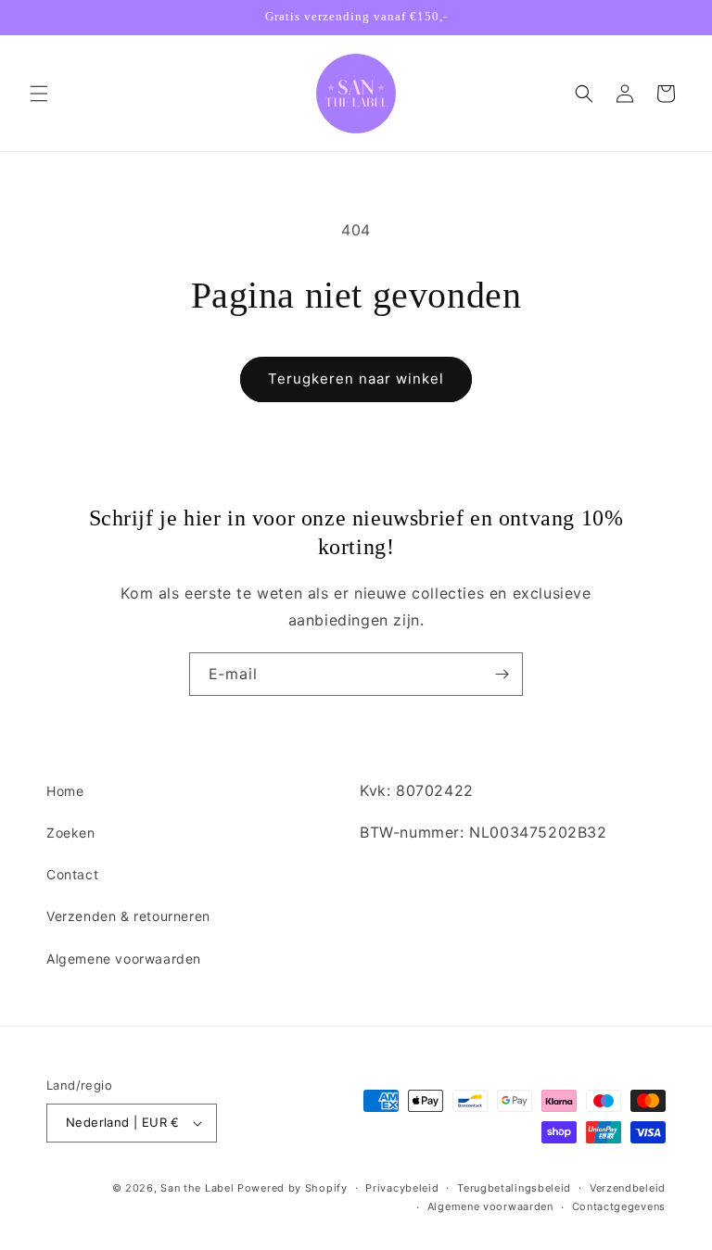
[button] (39, 93)
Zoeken (70, 832)
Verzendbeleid (628, 1187)
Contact (72, 874)
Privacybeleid (402, 1187)
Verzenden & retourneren (128, 916)
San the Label (197, 1187)
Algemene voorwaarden (123, 958)
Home (64, 791)
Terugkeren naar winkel (356, 378)
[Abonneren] (501, 674)
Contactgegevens (619, 1206)
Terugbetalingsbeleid (514, 1187)
